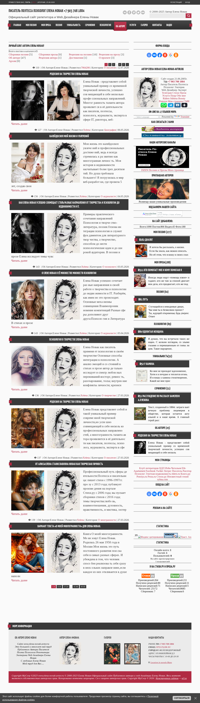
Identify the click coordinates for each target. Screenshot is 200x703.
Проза (183, 92)
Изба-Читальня (173, 468)
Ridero (166, 98)
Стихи (175, 92)
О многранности (107, 520)
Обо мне (181, 95)
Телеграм (167, 92)
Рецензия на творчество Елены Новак (69, 74)
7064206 (85, 67)
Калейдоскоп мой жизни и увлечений (69, 136)
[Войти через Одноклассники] (176, 55)
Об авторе (14, 57)
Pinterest (163, 101)
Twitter (159, 471)
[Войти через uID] (149, 55)
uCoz (184, 678)
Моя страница (176, 170)
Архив (12, 61)
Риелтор (187, 471)
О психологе (109, 266)
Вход (187, 2)
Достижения (76, 57)
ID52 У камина (147, 364)
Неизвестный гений (178, 476)
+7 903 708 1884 (176, 81)
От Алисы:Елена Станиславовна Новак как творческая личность (69, 464)
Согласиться (181, 698)
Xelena (86, 130)
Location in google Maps (161, 662)
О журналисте (108, 196)
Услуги (166, 95)
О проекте (104, 57)
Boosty (181, 98)
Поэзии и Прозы (158, 170)
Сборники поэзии (19, 54)
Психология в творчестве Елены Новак (69, 339)
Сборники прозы (48, 54)
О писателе (110, 67)
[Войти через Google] (170, 55)
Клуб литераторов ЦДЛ (152, 468)
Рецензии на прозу (109, 54)
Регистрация (176, 2)
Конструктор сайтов (167, 678)
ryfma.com (162, 479)
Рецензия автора (48, 57)
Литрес (167, 471)
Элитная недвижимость (158, 473)
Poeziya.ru (142, 476)
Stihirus (174, 98)
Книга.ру (185, 473)
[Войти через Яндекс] (165, 55)
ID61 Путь (143, 299)
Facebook (150, 471)
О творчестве (109, 395)
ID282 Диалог (146, 240)
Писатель (177, 471)
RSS (34, 2)
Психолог (140, 473)
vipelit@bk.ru (163, 647)
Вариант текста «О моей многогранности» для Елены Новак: (69, 526)
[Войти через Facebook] (159, 55)
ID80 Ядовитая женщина (150, 332)
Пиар (173, 95)
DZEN (144, 170)
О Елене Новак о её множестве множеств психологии (69, 273)
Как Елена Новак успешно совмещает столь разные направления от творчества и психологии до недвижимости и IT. (69, 204)
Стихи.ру (162, 476)
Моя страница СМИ (178, 101)
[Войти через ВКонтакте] (154, 55)
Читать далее (19, 123)
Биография (110, 130)
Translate (184, 116)
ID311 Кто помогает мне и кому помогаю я (160, 270)
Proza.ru (152, 476)
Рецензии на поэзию (80, 54)
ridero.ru (176, 473)
